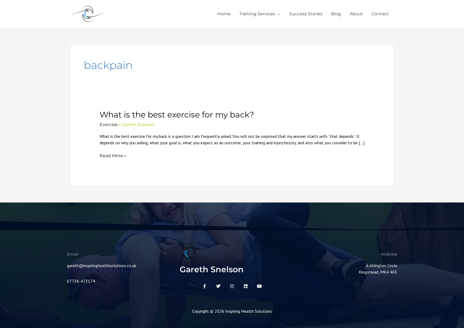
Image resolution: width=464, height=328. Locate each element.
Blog (336, 13)
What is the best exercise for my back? (177, 115)
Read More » (113, 156)
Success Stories (305, 13)
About (356, 13)
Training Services (257, 13)
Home (224, 13)
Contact (380, 13)
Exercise (109, 124)
